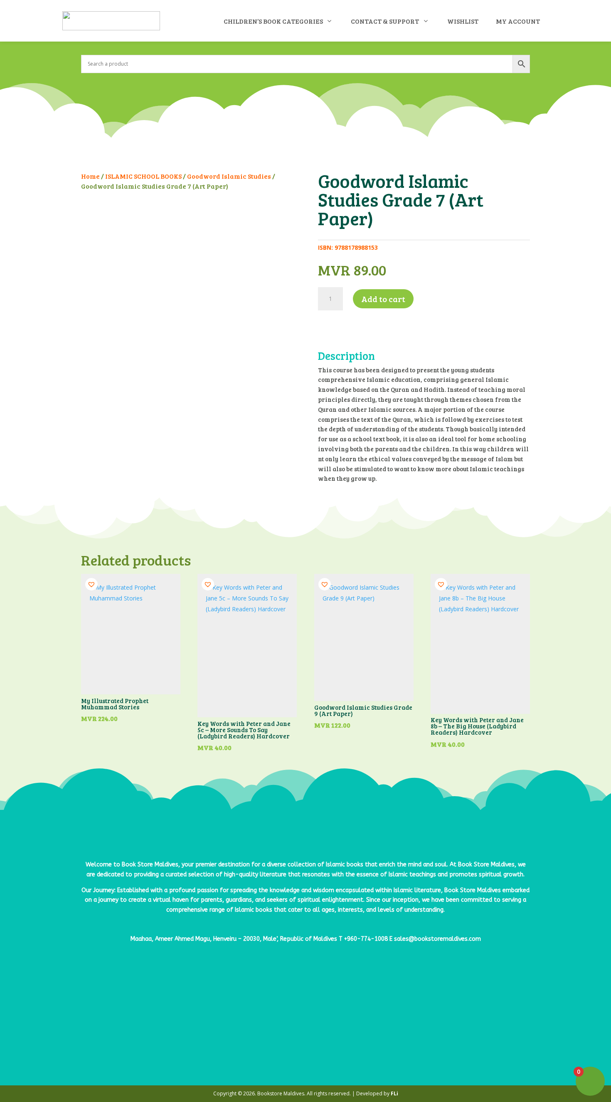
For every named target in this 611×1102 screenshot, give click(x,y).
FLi (394, 1093)
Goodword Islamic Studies (229, 176)
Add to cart (383, 299)
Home (90, 176)
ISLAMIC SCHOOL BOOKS (143, 176)
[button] (324, 323)
